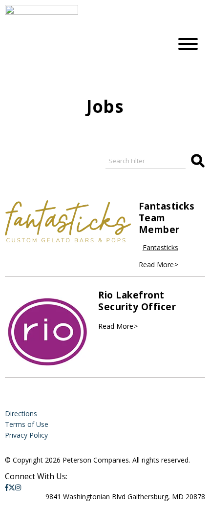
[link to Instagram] (18, 487)
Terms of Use (26, 424)
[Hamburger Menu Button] (188, 44)
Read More (158, 264)
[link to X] (11, 487)
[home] (80, 44)
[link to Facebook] (6, 487)
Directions (21, 413)
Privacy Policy (26, 435)
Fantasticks (160, 247)
